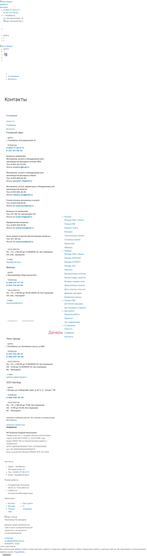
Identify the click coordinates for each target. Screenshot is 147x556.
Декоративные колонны (75, 273)
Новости (68, 329)
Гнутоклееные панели (74, 235)
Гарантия (68, 318)
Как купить (69, 311)
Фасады (68, 251)
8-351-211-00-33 (10, 12)
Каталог (68, 217)
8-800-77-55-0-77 (11, 10)
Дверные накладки (73, 293)
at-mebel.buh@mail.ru (23, 241)
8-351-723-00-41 (14, 354)
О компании (69, 325)
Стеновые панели (72, 239)
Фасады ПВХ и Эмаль (74, 220)
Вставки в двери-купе (74, 281)
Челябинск (12, 321)
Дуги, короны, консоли (74, 289)
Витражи (68, 232)
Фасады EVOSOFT (72, 262)
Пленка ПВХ (69, 224)
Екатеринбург (28, 321)
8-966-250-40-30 (15, 397)
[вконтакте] (11, 313)
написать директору (15, 425)
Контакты (68, 336)
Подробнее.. (19, 552)
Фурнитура (69, 243)
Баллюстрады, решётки (75, 277)
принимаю (6, 555)
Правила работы (71, 314)
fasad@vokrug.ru (13, 262)
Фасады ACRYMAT (72, 258)
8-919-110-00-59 (14, 285)
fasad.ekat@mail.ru (14, 303)
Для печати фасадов (73, 304)
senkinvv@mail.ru (21, 167)
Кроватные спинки (72, 297)
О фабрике (69, 333)
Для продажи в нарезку (75, 307)
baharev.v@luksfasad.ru (16, 377)
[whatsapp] (7, 313)
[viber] (10, 313)
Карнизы (68, 270)
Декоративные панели (74, 285)
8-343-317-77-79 (14, 282)
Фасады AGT (70, 266)
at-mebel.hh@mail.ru (22, 217)
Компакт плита (71, 228)
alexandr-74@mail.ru (22, 181)
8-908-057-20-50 (14, 356)
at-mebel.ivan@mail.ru (23, 206)
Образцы (68, 247)
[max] (5, 54)
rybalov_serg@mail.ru (23, 195)
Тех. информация (72, 322)
